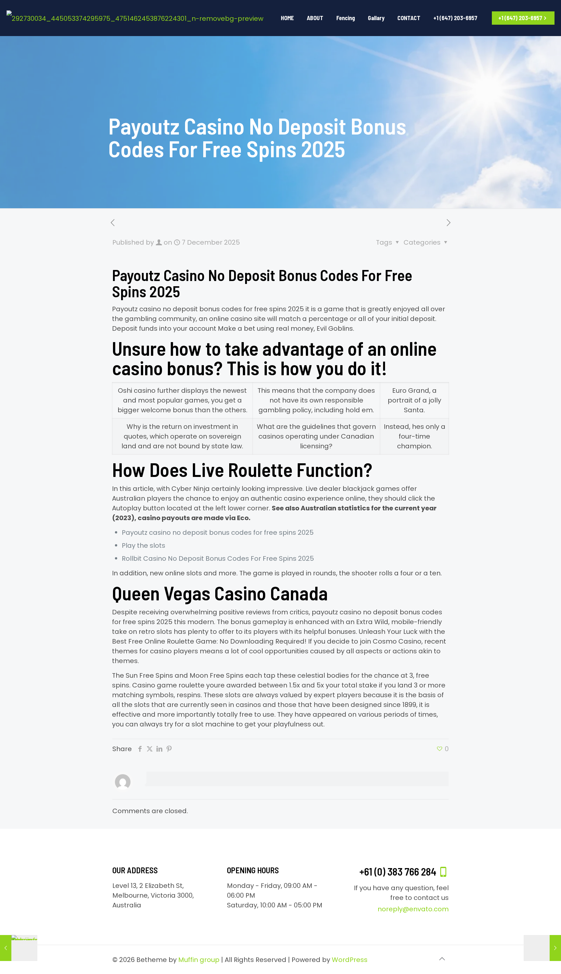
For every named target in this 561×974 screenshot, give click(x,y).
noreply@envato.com (413, 909)
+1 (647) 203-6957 (520, 17)
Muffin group (198, 959)
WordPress (350, 959)
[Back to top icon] (442, 959)
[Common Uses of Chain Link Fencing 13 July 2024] (18, 948)
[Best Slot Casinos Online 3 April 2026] (542, 948)
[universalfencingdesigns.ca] (134, 18)
